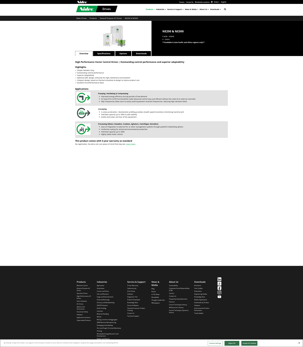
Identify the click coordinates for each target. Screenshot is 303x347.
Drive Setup (131, 291)
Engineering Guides (200, 294)
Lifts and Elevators (103, 294)
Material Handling (103, 314)
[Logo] (82, 2)
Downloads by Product (201, 303)
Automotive (100, 288)
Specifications (103, 53)
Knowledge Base (132, 303)
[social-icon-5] (219, 297)
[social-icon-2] (219, 284)
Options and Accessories (81, 308)
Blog (153, 289)
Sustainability (173, 285)
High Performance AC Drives (84, 297)
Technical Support (133, 316)
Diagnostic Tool (132, 297)
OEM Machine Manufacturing (106, 322)
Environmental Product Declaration (201, 309)
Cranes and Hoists (103, 291)
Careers (181, 2)
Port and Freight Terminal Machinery (109, 328)
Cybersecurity (131, 288)
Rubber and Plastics (103, 339)
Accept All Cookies (249, 343)
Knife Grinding (101, 308)
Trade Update (198, 313)
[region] (151, 343)
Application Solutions (83, 317)
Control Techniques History (178, 305)
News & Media (191, 9)
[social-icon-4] (219, 293)
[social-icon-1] (219, 279)
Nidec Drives (81, 18)
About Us (203, 9)
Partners (172, 302)
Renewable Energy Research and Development (107, 335)
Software (80, 315)
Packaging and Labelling (105, 325)
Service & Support (174, 9)
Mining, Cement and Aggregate (107, 320)
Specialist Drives (82, 293)
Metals (99, 317)
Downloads (214, 9)
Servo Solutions (82, 301)
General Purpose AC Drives (111, 18)
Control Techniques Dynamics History (179, 311)
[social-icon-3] (219, 288)
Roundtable (155, 297)
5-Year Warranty (132, 285)
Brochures (197, 285)
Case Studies (198, 288)
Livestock (100, 311)
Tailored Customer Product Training (136, 309)
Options (123, 53)
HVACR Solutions (102, 305)
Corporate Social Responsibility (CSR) (179, 289)
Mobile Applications (200, 300)
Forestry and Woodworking (105, 303)
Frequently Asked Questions (178, 299)
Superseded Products (84, 320)
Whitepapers (156, 303)
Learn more (130, 144)
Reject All (231, 343)
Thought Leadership (158, 300)
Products (149, 9)
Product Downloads (133, 300)
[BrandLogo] (97, 9)
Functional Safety (82, 312)
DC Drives (80, 304)
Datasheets (198, 291)
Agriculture (100, 285)
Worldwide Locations (202, 2)
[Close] (299, 342)
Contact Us (189, 2)
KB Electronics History (176, 307)
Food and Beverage (103, 300)
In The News (156, 294)
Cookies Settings (215, 343)
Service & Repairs (133, 305)
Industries (160, 9)
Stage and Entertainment (105, 297)
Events (154, 292)
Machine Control (82, 285)
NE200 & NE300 (131, 18)
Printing (99, 331)
